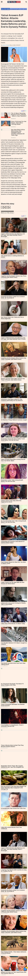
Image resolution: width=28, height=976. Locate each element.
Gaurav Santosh (6, 45)
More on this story (7, 213)
